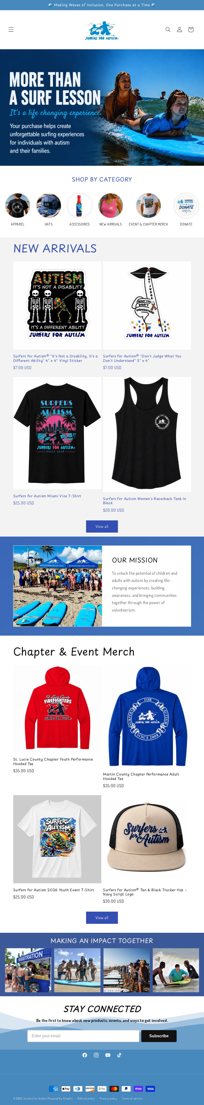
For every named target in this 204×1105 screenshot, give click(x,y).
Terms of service (132, 1098)
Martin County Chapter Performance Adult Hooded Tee (141, 776)
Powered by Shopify (60, 1098)
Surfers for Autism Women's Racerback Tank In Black (144, 501)
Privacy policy (108, 1098)
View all (102, 526)
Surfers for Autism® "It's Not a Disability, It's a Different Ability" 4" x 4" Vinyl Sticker (55, 358)
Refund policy (86, 1098)
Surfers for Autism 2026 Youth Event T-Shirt (53, 890)
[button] (11, 29)
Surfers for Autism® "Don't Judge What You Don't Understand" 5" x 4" (142, 358)
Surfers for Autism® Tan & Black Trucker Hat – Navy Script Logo (145, 892)
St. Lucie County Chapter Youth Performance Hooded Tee (53, 761)
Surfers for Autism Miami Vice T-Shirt (47, 496)
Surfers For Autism (35, 1098)
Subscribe (159, 1036)
